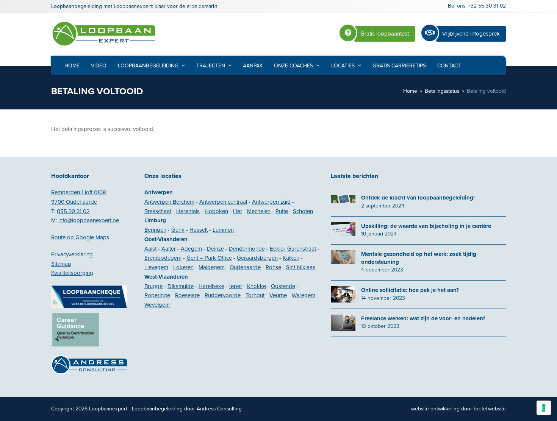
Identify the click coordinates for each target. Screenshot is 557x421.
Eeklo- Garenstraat (293, 248)
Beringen (155, 229)
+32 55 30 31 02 (487, 6)
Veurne (278, 295)
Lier (237, 211)
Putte (281, 211)
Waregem (303, 295)
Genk (178, 229)
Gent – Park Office (209, 257)
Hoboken (216, 211)
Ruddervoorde (223, 295)
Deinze (215, 248)
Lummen (223, 229)
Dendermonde (247, 248)
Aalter (168, 248)
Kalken (291, 257)
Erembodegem (162, 257)
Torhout (255, 295)
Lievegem (156, 267)
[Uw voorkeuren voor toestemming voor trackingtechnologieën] (544, 408)
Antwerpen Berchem (169, 201)
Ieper (235, 286)
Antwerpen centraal (223, 201)
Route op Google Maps (80, 237)
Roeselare (187, 295)
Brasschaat (157, 211)
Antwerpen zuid (271, 201)
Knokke (256, 286)
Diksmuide (180, 286)
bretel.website (490, 408)
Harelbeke (211, 286)
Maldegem (212, 267)
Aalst (150, 248)
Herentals (188, 211)
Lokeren (183, 267)
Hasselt (198, 229)
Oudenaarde (245, 267)
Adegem (191, 248)
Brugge (153, 286)
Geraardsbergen (257, 257)
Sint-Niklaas (300, 267)
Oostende (283, 286)
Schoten (303, 211)
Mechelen (259, 211)
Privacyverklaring (72, 254)
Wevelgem (157, 304)
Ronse (273, 267)
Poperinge (157, 295)
